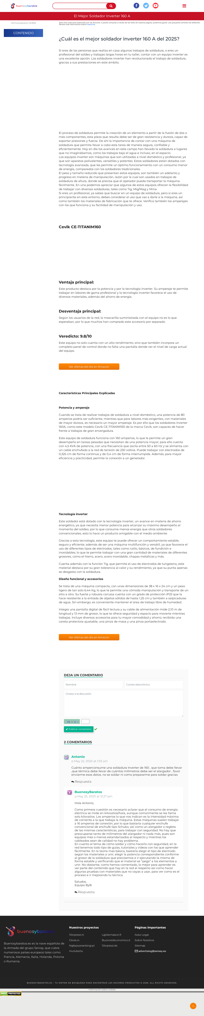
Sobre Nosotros (144, 940)
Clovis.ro (74, 940)
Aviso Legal (142, 934)
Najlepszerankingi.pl (82, 945)
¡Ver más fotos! (123, 99)
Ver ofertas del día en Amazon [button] (89, 366)
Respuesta (83, 781)
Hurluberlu (76, 951)
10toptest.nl (76, 934)
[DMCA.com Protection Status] (11, 995)
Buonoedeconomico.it (116, 940)
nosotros (91, 24)
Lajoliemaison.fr (111, 934)
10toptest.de (109, 945)
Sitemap (140, 945)
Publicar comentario (80, 729)
